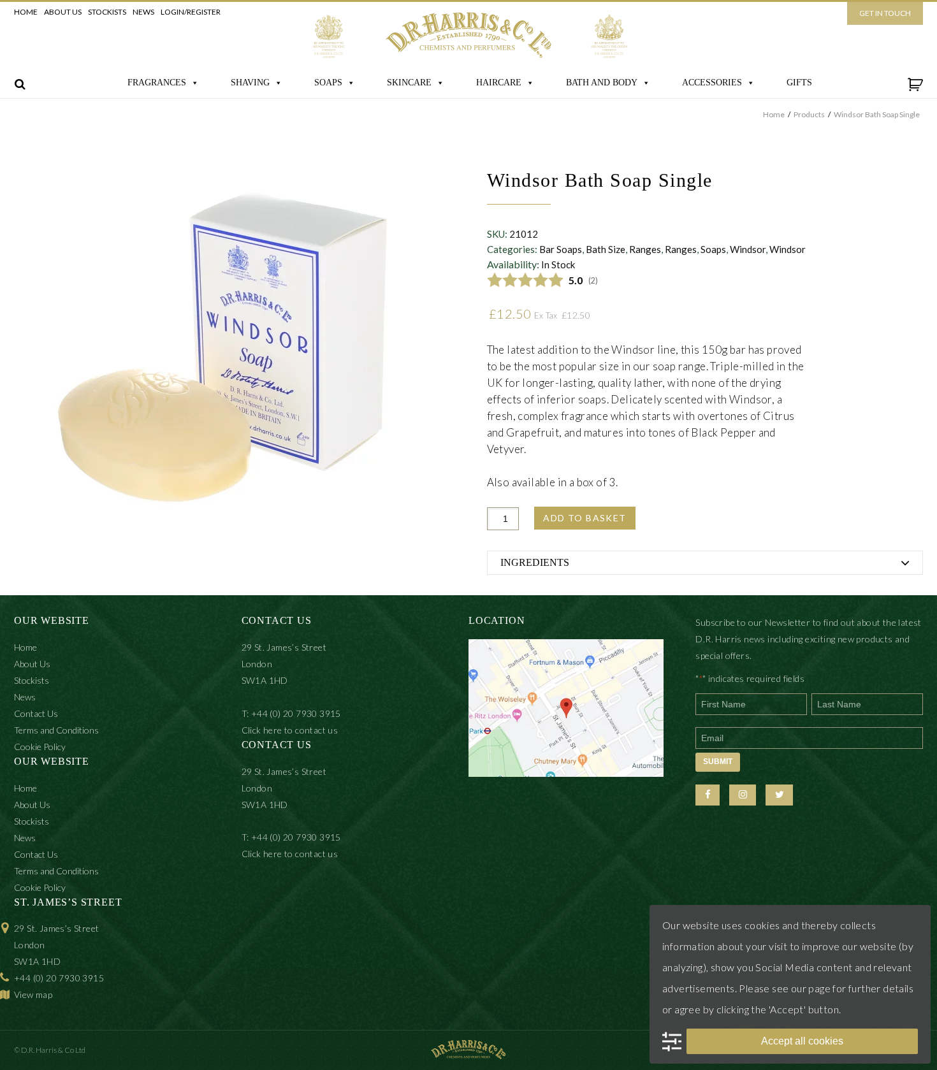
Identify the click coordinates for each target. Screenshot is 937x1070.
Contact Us (36, 713)
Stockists (107, 12)
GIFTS (799, 82)
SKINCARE (409, 82)
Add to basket (584, 517)
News (143, 12)
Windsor (748, 249)
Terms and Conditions (56, 730)
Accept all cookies (802, 1041)
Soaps (713, 249)
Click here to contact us (290, 730)
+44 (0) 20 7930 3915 (59, 977)
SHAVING (250, 82)
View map (33, 994)
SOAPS (328, 82)
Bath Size (605, 249)
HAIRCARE (498, 82)
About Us (63, 12)
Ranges (645, 249)
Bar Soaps (560, 249)
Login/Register (191, 12)
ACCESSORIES (712, 82)
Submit (717, 761)
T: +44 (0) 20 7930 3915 (291, 713)
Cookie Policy (40, 746)
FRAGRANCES (156, 82)
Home (26, 12)
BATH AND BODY (601, 82)
